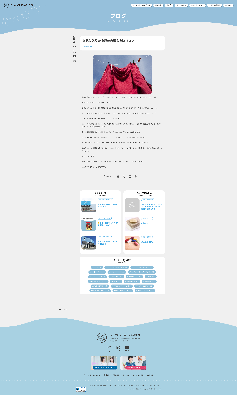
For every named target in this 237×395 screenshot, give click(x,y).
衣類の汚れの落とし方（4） (123, 291)
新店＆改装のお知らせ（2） (98, 281)
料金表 (169, 5)
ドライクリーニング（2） (98, 277)
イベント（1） (96, 267)
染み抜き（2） (116, 281)
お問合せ (228, 5)
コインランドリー (197, 5)
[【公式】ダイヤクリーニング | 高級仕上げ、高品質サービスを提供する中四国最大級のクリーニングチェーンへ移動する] (60, 309)
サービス (126, 375)
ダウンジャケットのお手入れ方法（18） (142, 272)
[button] (74, 47)
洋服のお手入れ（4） (132, 281)
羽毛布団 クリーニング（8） (121, 286)
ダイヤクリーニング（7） (117, 272)
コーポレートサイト (153, 386)
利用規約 (130, 386)
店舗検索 (158, 5)
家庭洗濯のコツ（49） (134, 277)
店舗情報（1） (150, 277)
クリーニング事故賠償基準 (98, 386)
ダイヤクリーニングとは (141, 5)
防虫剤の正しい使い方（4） (145, 291)
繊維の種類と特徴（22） (100, 286)
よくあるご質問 (214, 5)
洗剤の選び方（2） (149, 281)
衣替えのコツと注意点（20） (100, 291)
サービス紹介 (181, 5)
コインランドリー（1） (97, 272)
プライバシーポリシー (116, 386)
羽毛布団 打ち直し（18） (144, 286)
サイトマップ (140, 386)
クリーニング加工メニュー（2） (142, 267)
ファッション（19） (116, 277)
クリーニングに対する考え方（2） (116, 267)
